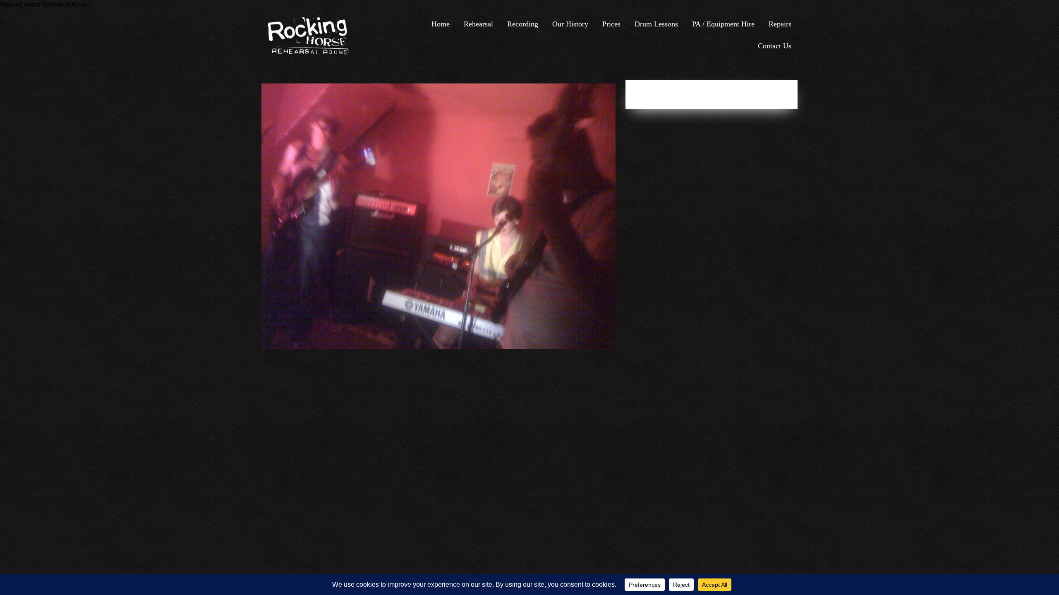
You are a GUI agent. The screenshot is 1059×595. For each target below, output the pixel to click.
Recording (522, 24)
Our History (570, 24)
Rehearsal (478, 24)
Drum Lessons (656, 24)
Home (440, 24)
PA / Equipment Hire (723, 24)
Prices (611, 24)
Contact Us (774, 46)
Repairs (780, 24)
